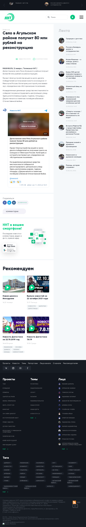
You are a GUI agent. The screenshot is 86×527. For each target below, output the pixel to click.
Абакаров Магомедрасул (71, 401)
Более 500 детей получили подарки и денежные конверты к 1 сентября (74, 76)
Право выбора (8, 422)
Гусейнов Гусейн (68, 409)
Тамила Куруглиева (69, 430)
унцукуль (23, 470)
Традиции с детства (74, 40)
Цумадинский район (30, 487)
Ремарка (6, 392)
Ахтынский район (56, 481)
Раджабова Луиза (68, 422)
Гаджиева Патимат (69, 396)
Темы (24, 363)
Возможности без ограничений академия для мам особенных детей (73, 101)
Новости (15, 363)
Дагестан (39, 466)
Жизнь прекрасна (9, 401)
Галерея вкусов (8, 436)
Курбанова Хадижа (69, 435)
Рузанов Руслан (68, 439)
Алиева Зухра (67, 405)
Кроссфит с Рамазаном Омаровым (12, 431)
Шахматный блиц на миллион (74, 89)
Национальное (36, 388)
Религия (33, 396)
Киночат (6, 409)
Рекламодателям (70, 363)
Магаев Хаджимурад (69, 426)
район (22, 473)
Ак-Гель (55, 470)
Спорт (32, 392)
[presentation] (4, 5)
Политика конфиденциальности (14, 522)
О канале (57, 363)
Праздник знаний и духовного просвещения (73, 146)
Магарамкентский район (10, 487)
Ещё (4, 449)
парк (70, 466)
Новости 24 (35, 413)
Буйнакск (23, 480)
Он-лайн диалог (9, 413)
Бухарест (23, 466)
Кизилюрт (40, 477)
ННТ (54, 463)
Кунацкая (6, 388)
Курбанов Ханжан (68, 388)
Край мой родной (10, 440)
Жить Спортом (8, 405)
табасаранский (74, 477)
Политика (34, 384)
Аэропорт (40, 480)
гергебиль (40, 470)
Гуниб (6, 480)
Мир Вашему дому (9, 445)
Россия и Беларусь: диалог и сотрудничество (73, 50)
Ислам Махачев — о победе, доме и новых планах (73, 63)
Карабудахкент (74, 486)
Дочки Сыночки (9, 426)
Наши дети (34, 409)
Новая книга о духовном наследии (73, 157)
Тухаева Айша (67, 413)
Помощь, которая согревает (72, 167)
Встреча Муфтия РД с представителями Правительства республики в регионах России (74, 131)
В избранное (22, 202)
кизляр (7, 470)
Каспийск (40, 463)
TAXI (4, 384)
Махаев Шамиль (68, 384)
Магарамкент (57, 473)
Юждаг (22, 477)
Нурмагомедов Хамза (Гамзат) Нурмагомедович (72, 444)
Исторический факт (11, 418)
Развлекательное (37, 401)
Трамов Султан (68, 392)
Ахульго (50, 486)
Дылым (7, 477)
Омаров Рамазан (68, 418)
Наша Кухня (34, 405)
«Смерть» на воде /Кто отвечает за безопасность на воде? (74, 116)
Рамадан (56, 477)
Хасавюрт (72, 463)
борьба (71, 473)
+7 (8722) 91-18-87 (14, 510)
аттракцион (57, 466)
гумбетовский (74, 470)
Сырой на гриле (9, 396)
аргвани (7, 473)
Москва (39, 473)
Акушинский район (72, 481)
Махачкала (24, 463)
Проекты (6, 363)
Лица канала (45, 363)
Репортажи (33, 363)
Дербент (7, 463)
